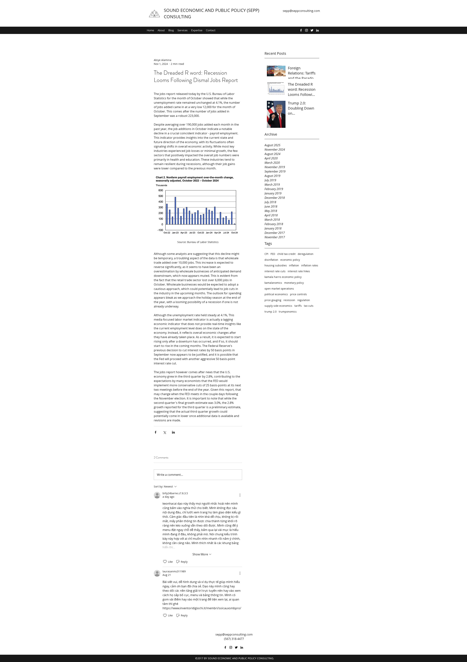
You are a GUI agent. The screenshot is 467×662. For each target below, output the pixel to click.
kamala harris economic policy (283, 277)
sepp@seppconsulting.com (301, 11)
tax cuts (308, 305)
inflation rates (309, 265)
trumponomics (288, 311)
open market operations (279, 288)
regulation (303, 300)
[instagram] (306, 30)
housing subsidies (276, 265)
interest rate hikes (299, 271)
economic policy (290, 259)
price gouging (273, 300)
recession (289, 300)
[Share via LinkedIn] (173, 432)
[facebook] (301, 30)
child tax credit (286, 254)
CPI (266, 254)
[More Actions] (240, 495)
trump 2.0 (271, 311)
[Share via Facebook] (155, 432)
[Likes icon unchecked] (165, 561)
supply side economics (278, 305)
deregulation (305, 254)
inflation (294, 265)
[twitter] (312, 30)
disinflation (271, 259)
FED (273, 254)
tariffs (298, 305)
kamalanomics (273, 282)
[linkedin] (317, 30)
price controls (298, 294)
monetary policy (294, 282)
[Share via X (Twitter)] (164, 432)
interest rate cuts (275, 271)
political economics (276, 294)
